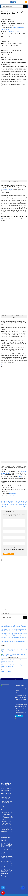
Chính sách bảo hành (21, 695)
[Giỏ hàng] (26, 2)
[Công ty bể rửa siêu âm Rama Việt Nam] (14, 2)
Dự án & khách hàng (5, 10)
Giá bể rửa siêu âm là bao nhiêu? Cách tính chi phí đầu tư (7, 857)
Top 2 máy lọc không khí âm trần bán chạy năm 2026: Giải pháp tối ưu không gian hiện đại (7, 851)
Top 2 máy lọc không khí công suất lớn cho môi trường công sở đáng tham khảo (13, 638)
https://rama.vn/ (12, 493)
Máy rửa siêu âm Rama (6, 189)
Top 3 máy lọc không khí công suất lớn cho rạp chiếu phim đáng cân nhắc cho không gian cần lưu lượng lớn (13, 625)
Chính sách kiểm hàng (21, 704)
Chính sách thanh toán (21, 701)
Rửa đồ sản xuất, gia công (13, 31)
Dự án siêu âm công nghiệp (16, 10)
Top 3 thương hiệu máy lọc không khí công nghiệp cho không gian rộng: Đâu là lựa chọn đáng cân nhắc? (6, 845)
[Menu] (2, 2)
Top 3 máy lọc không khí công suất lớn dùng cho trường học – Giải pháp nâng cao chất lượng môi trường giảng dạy (7, 864)
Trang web (5, 540)
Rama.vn (21, 476)
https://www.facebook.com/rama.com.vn (17, 495)
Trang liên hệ (19, 692)
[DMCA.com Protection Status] (19, 716)
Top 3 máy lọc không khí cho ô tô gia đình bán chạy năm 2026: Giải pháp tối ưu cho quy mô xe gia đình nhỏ (14, 630)
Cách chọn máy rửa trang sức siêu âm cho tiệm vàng (13, 641)
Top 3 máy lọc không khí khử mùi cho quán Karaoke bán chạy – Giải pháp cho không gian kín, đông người (14, 634)
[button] (23, 888)
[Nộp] (25, 6)
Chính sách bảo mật (21, 699)
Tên (4, 529)
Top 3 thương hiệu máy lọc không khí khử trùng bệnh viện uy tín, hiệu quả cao (6, 870)
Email (4, 534)
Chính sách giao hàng (21, 706)
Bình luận (5, 517)
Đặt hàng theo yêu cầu (21, 712)
